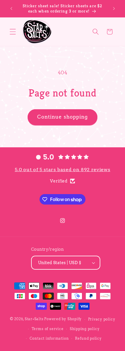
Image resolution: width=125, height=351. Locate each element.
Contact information (49, 338)
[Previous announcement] (11, 8)
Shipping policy (85, 329)
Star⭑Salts (34, 319)
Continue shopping (62, 117)
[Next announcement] (114, 8)
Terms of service (47, 329)
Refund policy (88, 338)
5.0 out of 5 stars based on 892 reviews (62, 169)
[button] (13, 32)
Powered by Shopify (63, 319)
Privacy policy (101, 319)
